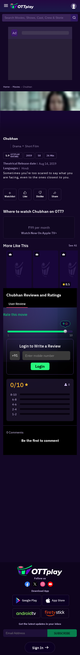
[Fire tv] (55, 613)
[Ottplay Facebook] (28, 585)
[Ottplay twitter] (36, 585)
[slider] (65, 335)
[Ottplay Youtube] (51, 585)
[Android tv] (26, 613)
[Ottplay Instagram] (44, 585)
